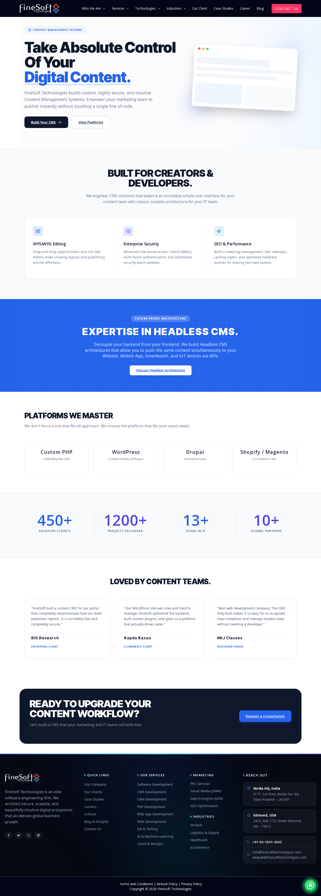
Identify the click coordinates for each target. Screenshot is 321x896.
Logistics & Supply (204, 832)
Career (245, 8)
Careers (90, 806)
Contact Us (92, 829)
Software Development (155, 784)
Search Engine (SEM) (206, 798)
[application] (103, 8)
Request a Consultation (265, 716)
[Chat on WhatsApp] (310, 885)
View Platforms (90, 122)
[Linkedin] (38, 835)
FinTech (196, 825)
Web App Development (155, 814)
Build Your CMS (43, 122)
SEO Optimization (204, 806)
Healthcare (198, 840)
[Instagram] (28, 835)
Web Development (151, 821)
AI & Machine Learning (155, 836)
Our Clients (93, 792)
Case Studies (223, 8)
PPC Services (200, 783)
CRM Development (151, 799)
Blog (260, 8)
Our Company (95, 784)
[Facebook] (8, 835)
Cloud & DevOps (150, 843)
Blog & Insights (96, 821)
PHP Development (151, 806)
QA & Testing (147, 829)
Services (118, 8)
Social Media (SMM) (205, 791)
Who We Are (91, 8)
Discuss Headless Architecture (160, 370)
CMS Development (151, 792)
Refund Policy (167, 884)
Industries (174, 8)
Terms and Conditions (136, 884)
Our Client (199, 8)
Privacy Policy (191, 884)
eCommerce (199, 847)
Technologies (145, 8)
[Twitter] (18, 835)
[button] (286, 8)
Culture (90, 814)
